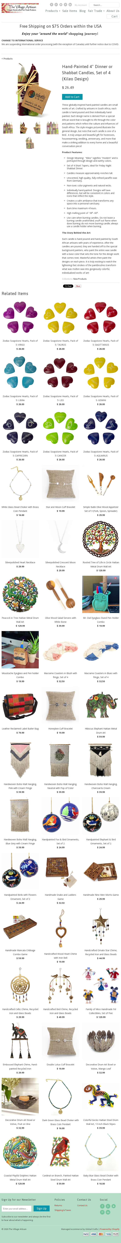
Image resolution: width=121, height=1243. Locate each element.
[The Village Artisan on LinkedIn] (71, 5)
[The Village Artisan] (20, 8)
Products (52, 10)
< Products (7, 58)
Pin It (78, 286)
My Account (81, 5)
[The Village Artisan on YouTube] (61, 5)
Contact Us (82, 1205)
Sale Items (69, 10)
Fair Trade (96, 10)
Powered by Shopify (109, 1229)
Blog (82, 10)
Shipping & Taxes (63, 1210)
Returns (58, 1205)
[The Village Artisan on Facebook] (52, 5)
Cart (115, 16)
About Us (113, 10)
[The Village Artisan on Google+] (57, 5)
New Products (80, 278)
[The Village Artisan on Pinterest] (66, 5)
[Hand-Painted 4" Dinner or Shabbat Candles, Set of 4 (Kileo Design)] (30, 90)
